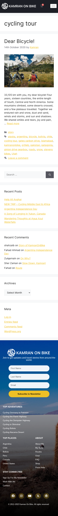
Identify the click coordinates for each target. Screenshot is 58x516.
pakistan (35, 145)
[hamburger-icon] (53, 6)
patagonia (47, 145)
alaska (11, 136)
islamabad (47, 140)
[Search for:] (25, 174)
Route (19, 268)
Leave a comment (18, 158)
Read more (13, 123)
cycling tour (10, 140)
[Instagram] (21, 496)
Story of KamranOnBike (32, 245)
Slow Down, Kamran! (34, 263)
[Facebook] (13, 496)
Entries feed (11, 321)
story (11, 132)
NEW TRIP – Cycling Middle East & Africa (27, 204)
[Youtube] (30, 496)
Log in (7, 317)
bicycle (33, 136)
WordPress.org (12, 331)
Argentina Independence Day (20, 209)
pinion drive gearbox (15, 149)
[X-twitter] (38, 496)
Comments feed (13, 326)
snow (40, 149)
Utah (14, 153)
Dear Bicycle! (19, 41)
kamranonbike (12, 145)
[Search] (50, 174)
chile (49, 136)
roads (32, 149)
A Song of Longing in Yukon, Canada (25, 213)
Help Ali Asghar (13, 199)
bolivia (41, 136)
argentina (22, 136)
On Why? (25, 258)
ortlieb (25, 145)
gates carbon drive (29, 140)
